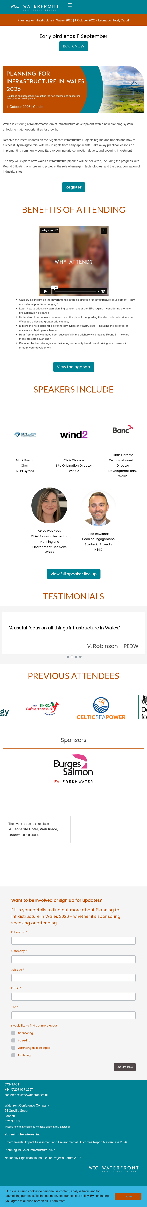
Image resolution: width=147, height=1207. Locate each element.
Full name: (19, 932)
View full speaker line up (74, 574)
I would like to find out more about (34, 1025)
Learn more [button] (57, 1201)
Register (74, 187)
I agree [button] (128, 1196)
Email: (16, 988)
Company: (19, 951)
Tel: (14, 1007)
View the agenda (73, 367)
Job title (17, 970)
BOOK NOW (73, 46)
